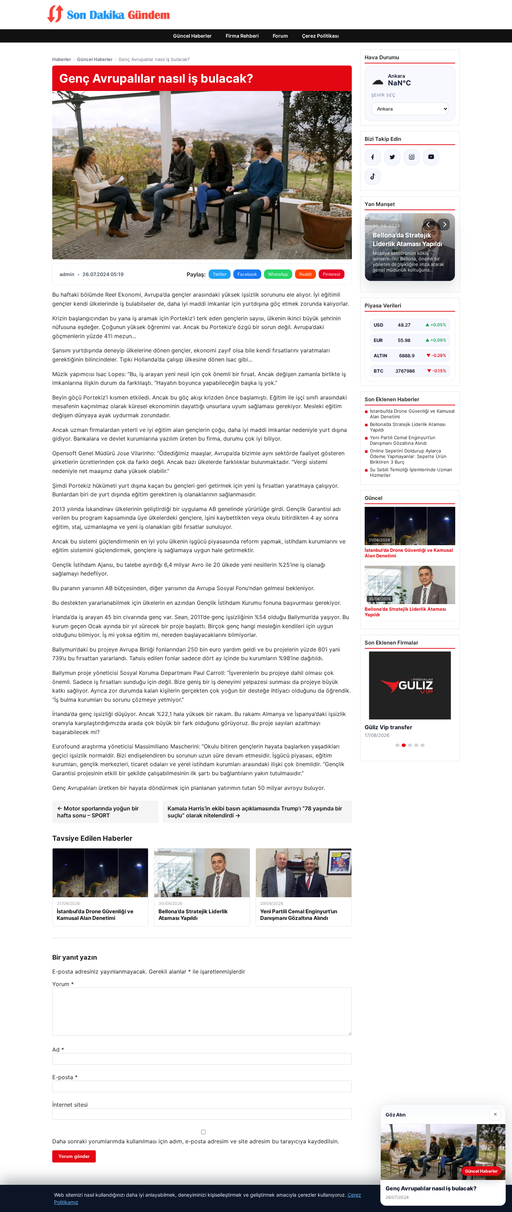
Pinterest (331, 274)
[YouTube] (431, 157)
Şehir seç (383, 95)
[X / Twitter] (392, 157)
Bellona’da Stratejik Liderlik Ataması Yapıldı (407, 427)
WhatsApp (278, 274)
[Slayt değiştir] (397, 745)
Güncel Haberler (192, 36)
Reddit (305, 274)
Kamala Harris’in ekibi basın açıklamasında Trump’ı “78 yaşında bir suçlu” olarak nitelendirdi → (255, 812)
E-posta (65, 1077)
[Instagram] (412, 157)
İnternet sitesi (70, 1104)
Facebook (247, 274)
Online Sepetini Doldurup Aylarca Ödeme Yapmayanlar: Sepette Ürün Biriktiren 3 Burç (408, 456)
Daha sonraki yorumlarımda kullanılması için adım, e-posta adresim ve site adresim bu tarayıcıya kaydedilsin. (195, 1141)
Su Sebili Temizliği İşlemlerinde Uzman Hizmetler (411, 472)
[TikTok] (373, 177)
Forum (280, 36)
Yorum (63, 984)
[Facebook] (373, 157)
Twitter (219, 274)
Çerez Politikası (320, 36)
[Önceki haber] (429, 224)
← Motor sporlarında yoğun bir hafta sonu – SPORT (98, 812)
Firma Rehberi (242, 36)
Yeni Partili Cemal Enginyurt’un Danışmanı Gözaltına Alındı (402, 440)
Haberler (61, 59)
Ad (58, 1049)
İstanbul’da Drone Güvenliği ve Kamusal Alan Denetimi (412, 413)
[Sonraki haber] (444, 224)
